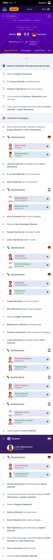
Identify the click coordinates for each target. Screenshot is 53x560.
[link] (14, 9)
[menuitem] (16, 9)
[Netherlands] (49, 189)
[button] (45, 9)
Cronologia (26, 50)
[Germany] (49, 137)
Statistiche (39, 50)
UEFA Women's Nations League (4, 9)
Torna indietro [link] (11, 16)
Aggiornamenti (11, 50)
